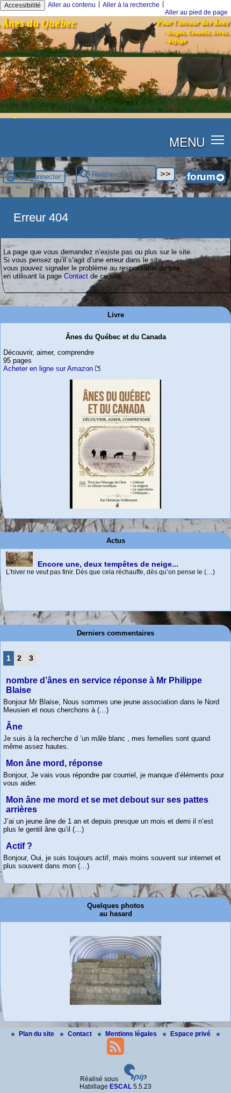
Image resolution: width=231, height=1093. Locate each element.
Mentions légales (131, 1034)
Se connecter (40, 177)
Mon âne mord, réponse (54, 763)
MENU (187, 141)
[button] (218, 139)
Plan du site (37, 1034)
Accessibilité (22, 5)
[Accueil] (115, 55)
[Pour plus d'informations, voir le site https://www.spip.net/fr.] (135, 1079)
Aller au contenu (72, 5)
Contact (76, 276)
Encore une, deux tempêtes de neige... (108, 564)
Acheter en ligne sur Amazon (48, 369)
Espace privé (191, 1034)
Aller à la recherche (131, 5)
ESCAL (121, 1086)
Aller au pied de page (196, 12)
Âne (14, 726)
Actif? (19, 846)
